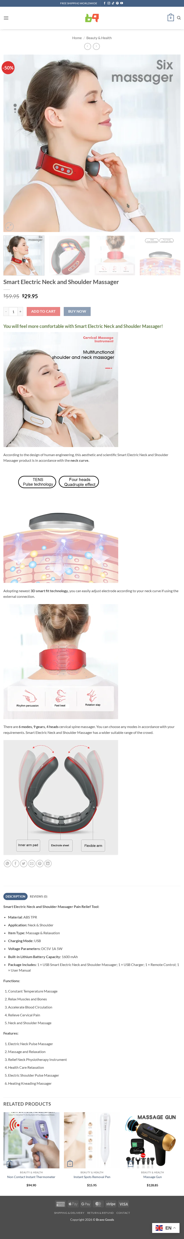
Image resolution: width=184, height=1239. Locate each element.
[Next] (171, 143)
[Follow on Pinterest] (117, 3)
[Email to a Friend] (31, 863)
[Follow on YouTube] (121, 3)
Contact (123, 1212)
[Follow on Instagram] (108, 3)
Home (77, 38)
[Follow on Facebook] (104, 3)
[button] (6, 17)
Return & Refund (100, 1212)
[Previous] (13, 143)
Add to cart (43, 311)
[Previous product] (96, 46)
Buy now (77, 311)
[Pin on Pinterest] (40, 863)
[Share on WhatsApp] (7, 863)
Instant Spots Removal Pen (92, 1177)
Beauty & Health (99, 38)
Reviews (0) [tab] (39, 896)
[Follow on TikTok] (113, 3)
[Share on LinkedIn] (48, 863)
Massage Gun (152, 1177)
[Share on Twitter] (23, 863)
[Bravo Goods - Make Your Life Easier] (92, 18)
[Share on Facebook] (15, 863)
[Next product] (87, 46)
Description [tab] (16, 896)
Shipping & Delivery (69, 1212)
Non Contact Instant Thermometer (31, 1177)
